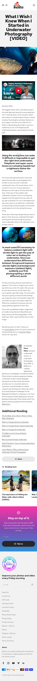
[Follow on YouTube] (13, 663)
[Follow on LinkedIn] (23, 663)
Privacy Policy (7, 618)
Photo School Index (9, 615)
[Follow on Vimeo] (18, 663)
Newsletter (6, 611)
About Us (5, 592)
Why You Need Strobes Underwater (14, 439)
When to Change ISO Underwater (14, 430)
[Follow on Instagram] (8, 663)
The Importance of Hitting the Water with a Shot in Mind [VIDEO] (15, 497)
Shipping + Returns (8, 633)
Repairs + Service (8, 626)
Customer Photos (25, 332)
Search (4, 630)
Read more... (6, 404)
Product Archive (7, 622)
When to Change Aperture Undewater (15, 422)
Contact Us (6, 596)
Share (20, 459)
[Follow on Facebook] (3, 663)
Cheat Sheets (9, 329)
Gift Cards (5, 600)
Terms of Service (8, 641)
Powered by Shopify (18, 675)
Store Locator (7, 637)
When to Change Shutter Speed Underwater (17, 426)
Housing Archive (8, 603)
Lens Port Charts (8, 607)
